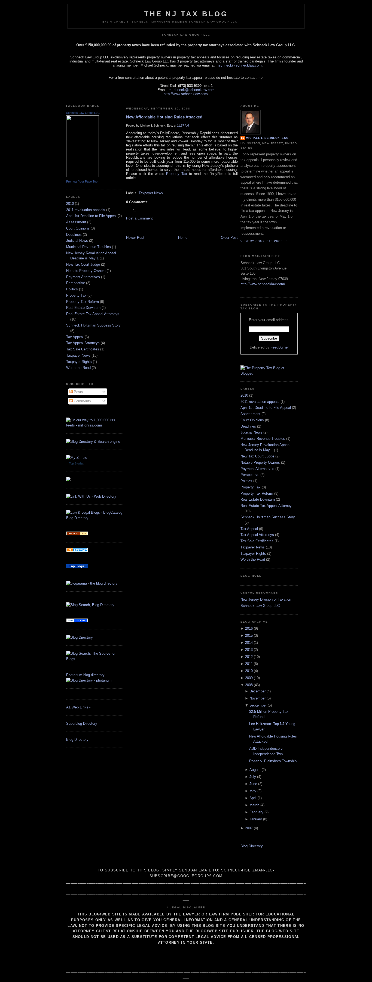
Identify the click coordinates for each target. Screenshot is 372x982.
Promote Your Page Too (81, 181)
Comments (82, 401)
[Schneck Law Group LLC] (82, 176)
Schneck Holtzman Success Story (93, 325)
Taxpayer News (78, 355)
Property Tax (76, 295)
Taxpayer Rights (79, 362)
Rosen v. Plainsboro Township (273, 761)
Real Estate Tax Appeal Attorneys (92, 314)
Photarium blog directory (85, 675)
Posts (78, 392)
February (256, 812)
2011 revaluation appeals (85, 210)
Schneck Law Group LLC (83, 112)
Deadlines (74, 235)
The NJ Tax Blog (186, 14)
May (252, 791)
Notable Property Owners (86, 271)
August (255, 770)
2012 (249, 657)
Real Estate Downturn (83, 308)
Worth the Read (78, 368)
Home (182, 238)
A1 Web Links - (78, 707)
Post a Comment (139, 218)
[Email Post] (126, 185)
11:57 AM (183, 125)
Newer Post (135, 238)
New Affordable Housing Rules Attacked (164, 117)
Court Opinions (78, 228)
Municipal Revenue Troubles (88, 247)
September (258, 705)
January (255, 819)
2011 (249, 664)
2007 (249, 828)
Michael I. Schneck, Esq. (268, 137)
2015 (249, 635)
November (257, 698)
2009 (249, 678)
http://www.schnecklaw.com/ (186, 94)
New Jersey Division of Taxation (265, 599)
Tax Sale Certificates (82, 349)
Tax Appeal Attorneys (83, 343)
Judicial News (77, 241)
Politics (72, 289)
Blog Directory (77, 740)
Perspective (75, 283)
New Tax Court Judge (83, 264)
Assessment (76, 222)
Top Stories (76, 463)
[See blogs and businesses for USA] (77, 534)
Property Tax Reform (82, 302)
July (252, 777)
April (253, 798)
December (257, 691)
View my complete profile (264, 241)
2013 (249, 650)
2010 (70, 204)
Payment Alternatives (83, 277)
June (253, 784)
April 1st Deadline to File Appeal (91, 216)
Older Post (229, 238)
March (254, 805)
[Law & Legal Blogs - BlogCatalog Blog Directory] (94, 518)
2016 (249, 628)
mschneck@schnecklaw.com (239, 65)
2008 (249, 685)
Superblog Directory (81, 723)
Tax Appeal (75, 337)
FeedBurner (279, 347)
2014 (249, 643)
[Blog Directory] (79, 637)
